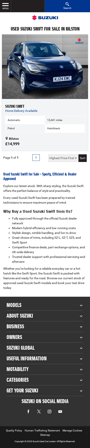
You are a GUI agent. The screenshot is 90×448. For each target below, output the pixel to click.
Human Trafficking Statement (42, 430)
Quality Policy (14, 430)
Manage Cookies (72, 430)
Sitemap (45, 434)
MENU (5, 8)
